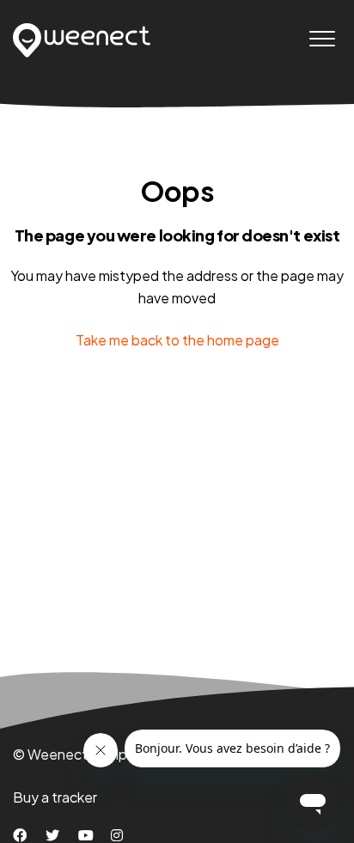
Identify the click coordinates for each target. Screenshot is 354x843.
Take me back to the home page (177, 340)
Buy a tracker (55, 797)
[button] (321, 38)
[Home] (82, 40)
